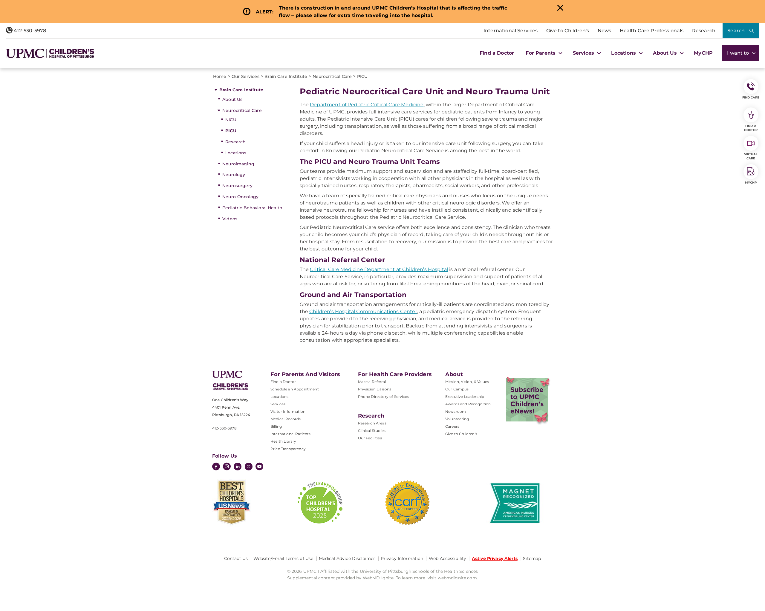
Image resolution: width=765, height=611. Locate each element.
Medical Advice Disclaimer (347, 558)
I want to (738, 53)
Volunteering (457, 419)
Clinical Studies (372, 430)
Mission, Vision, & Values (467, 381)
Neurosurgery (237, 185)
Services (277, 404)
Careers (452, 426)
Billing (276, 426)
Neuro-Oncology (240, 196)
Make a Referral (372, 381)
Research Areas (372, 423)
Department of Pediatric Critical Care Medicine (366, 104)
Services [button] (584, 53)
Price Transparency (288, 449)
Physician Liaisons (374, 389)
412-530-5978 (29, 30)
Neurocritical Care (242, 110)
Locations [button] (624, 53)
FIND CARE (751, 97)
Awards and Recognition (468, 404)
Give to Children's (567, 30)
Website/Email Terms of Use (283, 558)
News (604, 30)
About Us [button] (665, 53)
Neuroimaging (238, 164)
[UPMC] (50, 53)
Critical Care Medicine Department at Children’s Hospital (379, 269)
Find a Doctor (497, 53)
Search (736, 30)
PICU (230, 130)
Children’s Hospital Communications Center (363, 311)
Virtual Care (751, 156)
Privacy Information (402, 558)
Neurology (233, 174)
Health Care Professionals (652, 30)
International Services (511, 30)
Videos (229, 218)
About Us (232, 99)
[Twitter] (249, 466)
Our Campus (457, 389)
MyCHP (703, 53)
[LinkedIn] (237, 467)
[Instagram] (227, 467)
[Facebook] (216, 467)
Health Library (283, 441)
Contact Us (236, 558)
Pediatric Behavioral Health (252, 207)
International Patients (290, 434)
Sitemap (532, 558)
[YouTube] (259, 467)
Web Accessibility (447, 558)
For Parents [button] (541, 53)
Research (703, 30)
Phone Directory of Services (383, 396)
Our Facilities (370, 438)
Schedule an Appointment (294, 389)
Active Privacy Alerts (495, 558)
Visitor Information (287, 411)
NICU (230, 119)
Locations (235, 153)
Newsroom (455, 411)
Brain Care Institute (241, 90)
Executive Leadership (464, 396)
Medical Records (285, 419)
